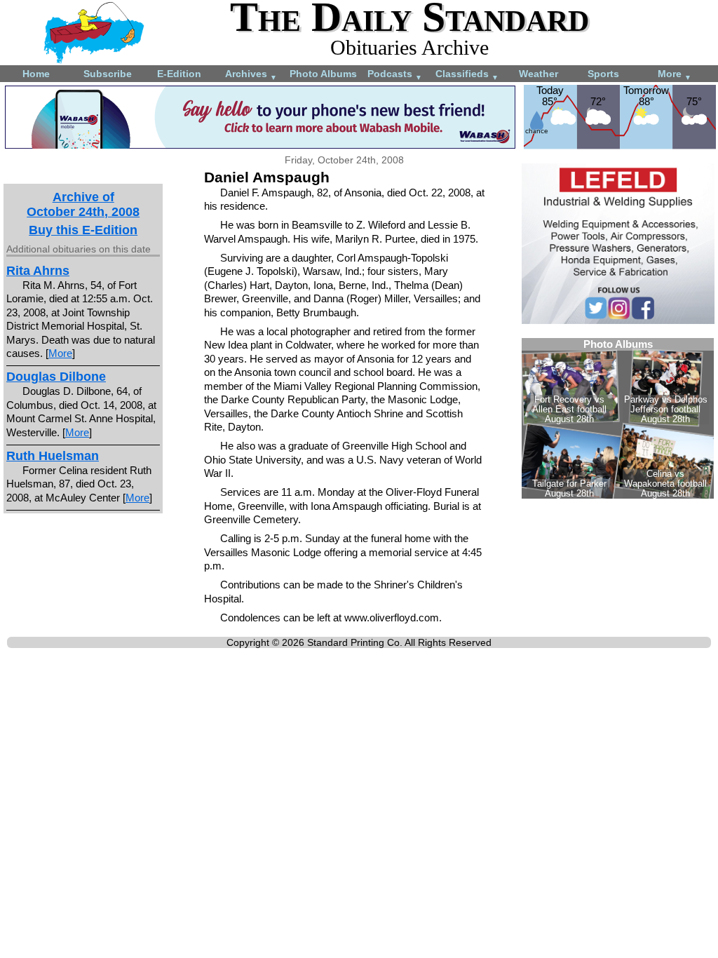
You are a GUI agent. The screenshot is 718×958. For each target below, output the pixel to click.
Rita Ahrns (37, 271)
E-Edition (179, 73)
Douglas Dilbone (56, 377)
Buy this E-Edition (83, 230)
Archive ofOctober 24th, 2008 (83, 204)
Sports (603, 73)
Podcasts (394, 74)
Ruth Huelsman (52, 456)
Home (36, 73)
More (674, 74)
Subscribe (107, 73)
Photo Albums (323, 73)
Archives (251, 74)
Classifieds (467, 74)
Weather (538, 73)
